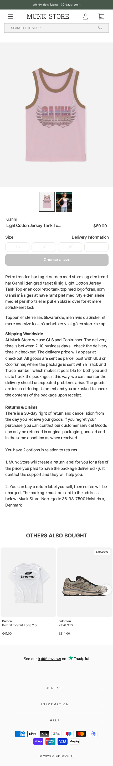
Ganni (11, 219)
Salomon (65, 621)
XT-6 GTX (66, 625)
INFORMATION (55, 704)
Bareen (7, 621)
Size (57, 237)
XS (17, 247)
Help (55, 720)
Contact (55, 687)
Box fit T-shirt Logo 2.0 (19, 625)
